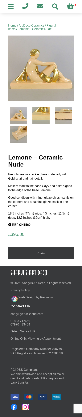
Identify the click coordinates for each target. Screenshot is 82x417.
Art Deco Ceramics (31, 25)
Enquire (41, 253)
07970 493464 (20, 324)
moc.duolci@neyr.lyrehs (26, 314)
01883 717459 (20, 321)
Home (12, 25)
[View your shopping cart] (70, 6)
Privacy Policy (20, 290)
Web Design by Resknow (35, 297)
